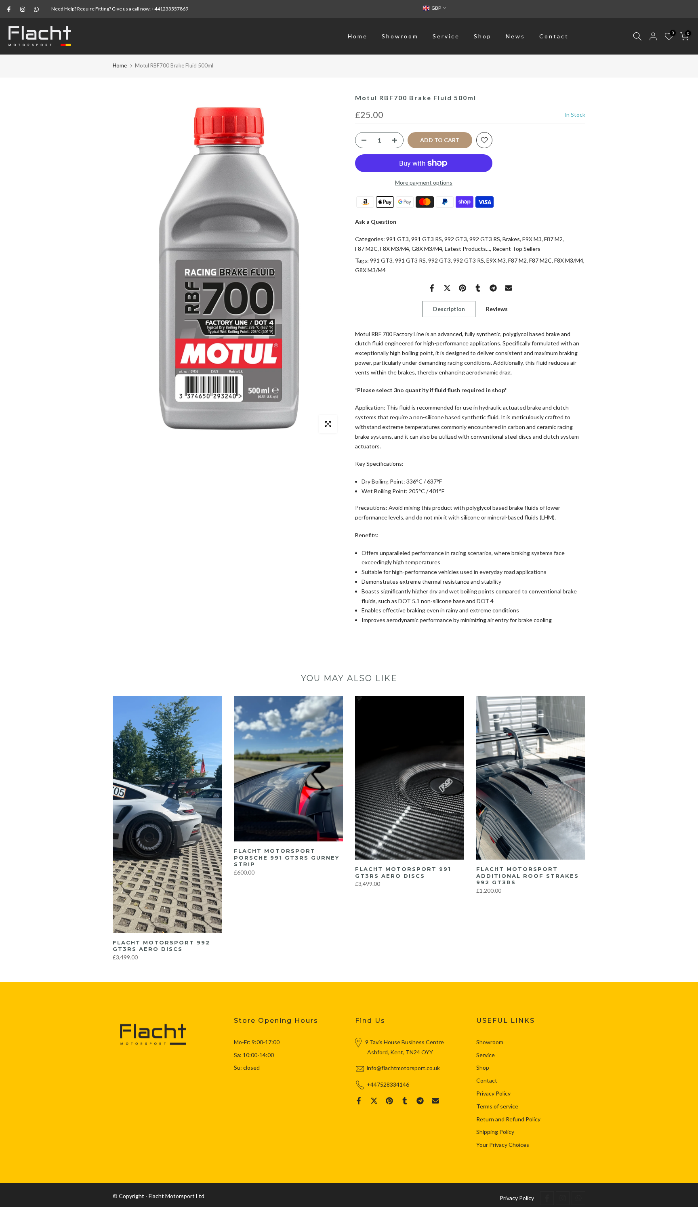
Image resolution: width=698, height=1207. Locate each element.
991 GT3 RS (426, 239)
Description (449, 308)
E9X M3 (532, 239)
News (515, 36)
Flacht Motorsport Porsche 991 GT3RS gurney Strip (286, 857)
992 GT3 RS (484, 239)
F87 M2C (366, 248)
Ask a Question (375, 221)
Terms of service (497, 1106)
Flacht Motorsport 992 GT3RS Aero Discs (161, 945)
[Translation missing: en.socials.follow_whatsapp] (36, 9)
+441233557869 (169, 9)
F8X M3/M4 (394, 248)
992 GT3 (455, 239)
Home (358, 36)
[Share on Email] (508, 288)
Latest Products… (467, 248)
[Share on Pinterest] (462, 288)
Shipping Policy (495, 1131)
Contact (554, 36)
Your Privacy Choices (502, 1144)
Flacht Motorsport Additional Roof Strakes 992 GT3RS (527, 875)
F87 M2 (553, 239)
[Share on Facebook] (431, 288)
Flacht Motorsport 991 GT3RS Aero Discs (403, 872)
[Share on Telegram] (493, 288)
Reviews (497, 308)
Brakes (511, 239)
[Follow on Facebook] (9, 9)
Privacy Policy (493, 1093)
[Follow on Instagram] (22, 9)
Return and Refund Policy (508, 1119)
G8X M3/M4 (427, 248)
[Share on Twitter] (447, 288)
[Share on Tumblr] (477, 288)
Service (446, 36)
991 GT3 (397, 239)
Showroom (400, 36)
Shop (483, 36)
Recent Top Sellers (516, 248)
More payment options (423, 182)
